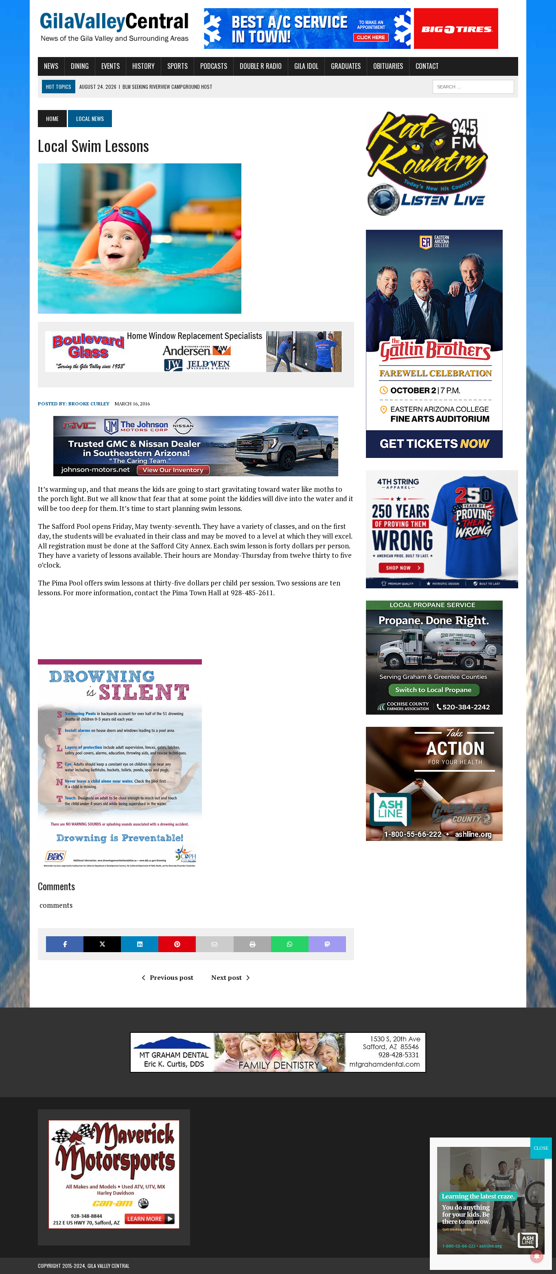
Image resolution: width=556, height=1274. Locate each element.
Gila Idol (306, 66)
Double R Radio (261, 66)
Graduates (346, 66)
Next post (226, 977)
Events (110, 66)
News (51, 66)
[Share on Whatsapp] (290, 944)
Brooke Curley (88, 403)
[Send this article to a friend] (214, 944)
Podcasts (213, 66)
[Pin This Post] (177, 944)
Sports (177, 66)
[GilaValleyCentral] (114, 27)
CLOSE (541, 1148)
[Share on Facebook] (64, 944)
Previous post (171, 977)
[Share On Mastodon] (327, 944)
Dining (80, 66)
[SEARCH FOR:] (473, 85)
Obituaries (388, 66)
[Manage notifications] (536, 1256)
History (143, 66)
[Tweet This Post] (102, 944)
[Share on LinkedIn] (139, 944)
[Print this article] (252, 944)
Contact (427, 66)
